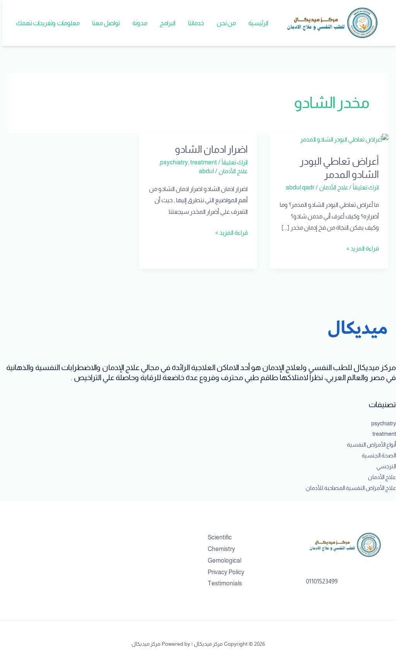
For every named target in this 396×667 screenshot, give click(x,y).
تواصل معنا (106, 23)
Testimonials (225, 583)
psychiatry (174, 162)
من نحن (226, 23)
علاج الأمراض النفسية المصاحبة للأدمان (351, 487)
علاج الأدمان (333, 187)
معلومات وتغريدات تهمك (48, 23)
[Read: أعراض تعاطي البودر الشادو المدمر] (344, 139)
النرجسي (386, 466)
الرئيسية (258, 23)
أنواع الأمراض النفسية (371, 444)
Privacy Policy (226, 572)
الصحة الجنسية (379, 455)
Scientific (220, 537)
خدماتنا (196, 23)
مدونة (139, 23)
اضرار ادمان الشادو (211, 149)
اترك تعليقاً (366, 187)
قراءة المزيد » (362, 247)
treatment (203, 162)
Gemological (224, 560)
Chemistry (221, 549)
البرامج (168, 23)
